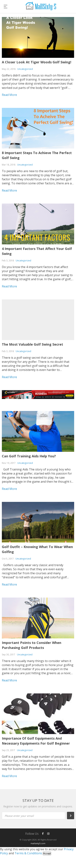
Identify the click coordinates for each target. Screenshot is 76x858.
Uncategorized (25, 69)
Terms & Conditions (28, 853)
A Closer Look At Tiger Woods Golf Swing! (36, 62)
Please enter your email (19, 816)
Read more (9, 95)
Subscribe (72, 815)
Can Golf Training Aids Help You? (29, 456)
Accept (47, 853)
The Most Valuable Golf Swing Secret (32, 344)
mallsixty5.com (38, 843)
